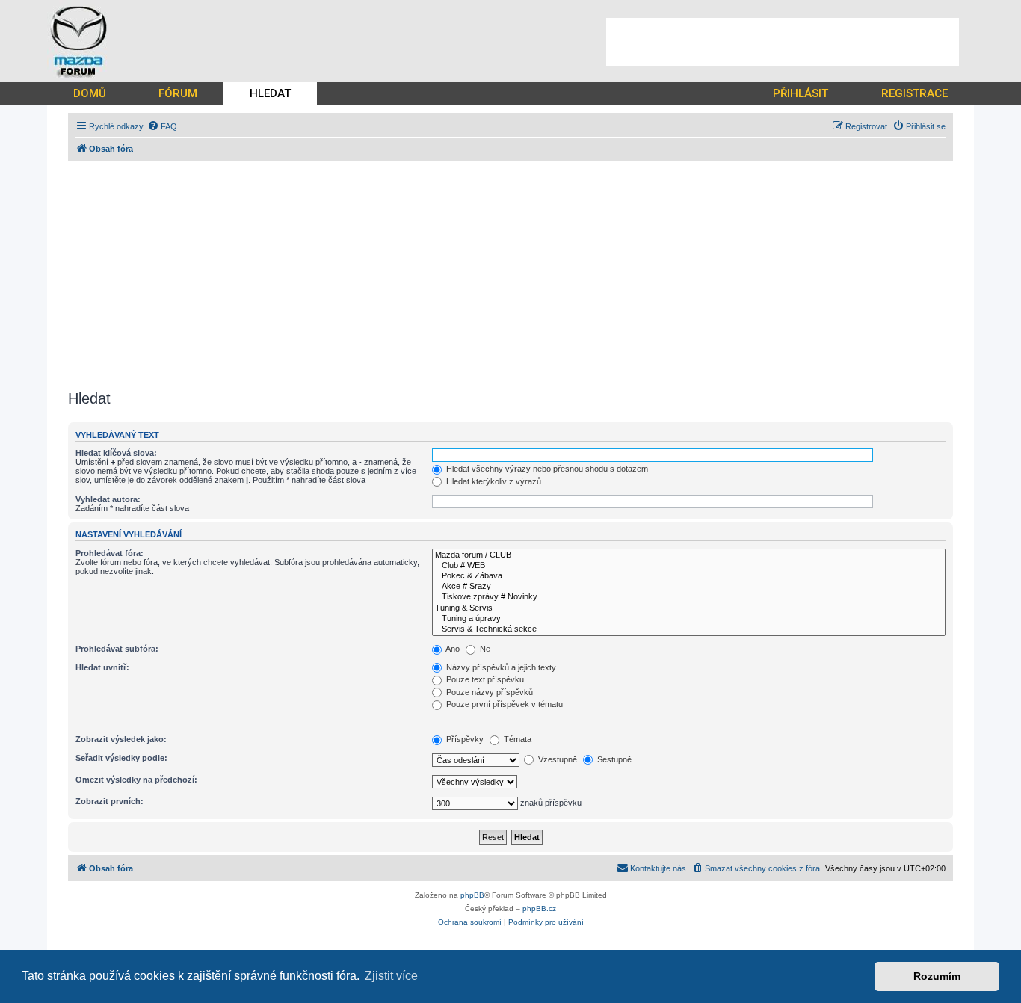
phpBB (472, 895)
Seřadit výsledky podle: (121, 757)
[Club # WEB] (689, 566)
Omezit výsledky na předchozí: (136, 779)
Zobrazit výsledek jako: (121, 739)
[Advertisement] (782, 41)
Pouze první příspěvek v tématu (503, 704)
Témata (516, 739)
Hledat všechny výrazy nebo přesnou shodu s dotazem (546, 468)
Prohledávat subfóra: (116, 648)
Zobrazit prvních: (109, 801)
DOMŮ (89, 93)
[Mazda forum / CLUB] (689, 555)
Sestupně (613, 759)
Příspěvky (464, 739)
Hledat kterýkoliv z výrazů (492, 481)
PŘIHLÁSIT (800, 93)
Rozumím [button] (936, 976)
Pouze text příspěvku (484, 679)
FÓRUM (177, 93)
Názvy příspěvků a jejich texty (500, 667)
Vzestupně (556, 759)
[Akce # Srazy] (689, 586)
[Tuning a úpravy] (689, 619)
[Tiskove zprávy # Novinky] (689, 597)
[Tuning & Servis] (689, 608)
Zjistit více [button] (391, 975)
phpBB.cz (539, 908)
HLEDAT (270, 93)
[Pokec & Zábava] (689, 576)
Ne (484, 648)
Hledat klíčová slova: (116, 452)
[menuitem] (162, 126)
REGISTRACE (914, 93)
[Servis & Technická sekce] (689, 629)
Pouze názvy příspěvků (488, 692)
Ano (452, 648)
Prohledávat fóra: (109, 553)
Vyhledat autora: (108, 499)
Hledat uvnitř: (102, 667)
